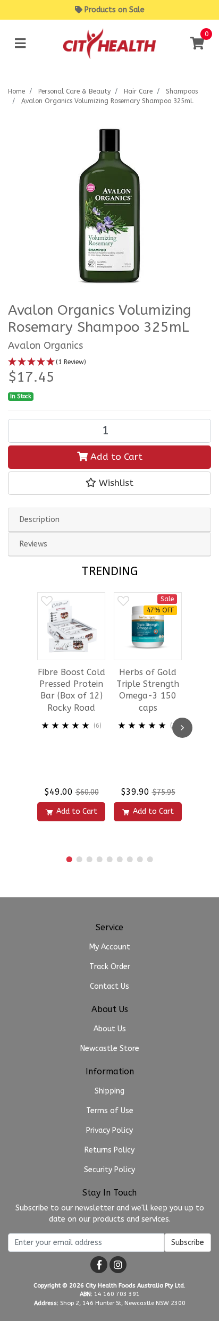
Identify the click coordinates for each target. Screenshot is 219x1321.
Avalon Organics (45, 345)
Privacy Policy (109, 1130)
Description (40, 519)
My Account (109, 947)
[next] (182, 728)
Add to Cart (115, 456)
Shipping (109, 1091)
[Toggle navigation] (20, 44)
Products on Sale (115, 9)
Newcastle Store (109, 1048)
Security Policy (109, 1169)
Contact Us (109, 986)
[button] (109, 362)
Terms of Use (109, 1110)
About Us (110, 1028)
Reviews (33, 544)
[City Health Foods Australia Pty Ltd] (109, 43)
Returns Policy (109, 1150)
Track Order (109, 966)
